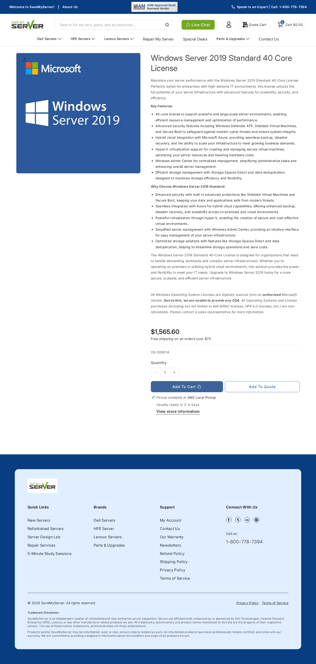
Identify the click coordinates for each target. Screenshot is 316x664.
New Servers (39, 520)
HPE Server (104, 528)
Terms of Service (175, 578)
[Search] (166, 25)
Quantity (159, 362)
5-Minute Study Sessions (49, 553)
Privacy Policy (172, 570)
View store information (178, 411)
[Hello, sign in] (229, 25)
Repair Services (42, 545)
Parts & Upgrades (109, 545)
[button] (290, 25)
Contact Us (170, 528)
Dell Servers (104, 520)
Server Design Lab (44, 537)
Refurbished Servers (46, 528)
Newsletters (170, 545)
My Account (170, 520)
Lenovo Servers (108, 537)
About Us (70, 7)
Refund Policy (172, 553)
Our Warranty (172, 537)
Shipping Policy (174, 561)
